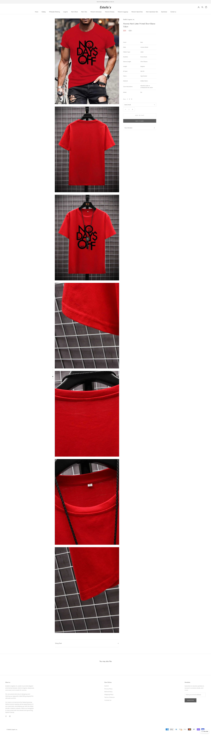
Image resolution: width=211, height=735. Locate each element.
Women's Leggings (123, 12)
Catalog (44, 12)
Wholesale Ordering (54, 12)
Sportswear (164, 12)
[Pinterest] (131, 99)
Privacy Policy (108, 689)
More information (128, 128)
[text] (148, 47)
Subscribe (190, 700)
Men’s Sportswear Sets (152, 12)
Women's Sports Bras (137, 12)
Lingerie (65, 12)
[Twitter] (129, 99)
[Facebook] (127, 99)
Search (106, 686)
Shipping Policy (108, 694)
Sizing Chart (58, 643)
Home (36, 12)
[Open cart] (206, 7)
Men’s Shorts (74, 12)
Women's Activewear (96, 12)
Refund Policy (108, 691)
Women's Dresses (109, 12)
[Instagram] (9, 716)
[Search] (202, 7)
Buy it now (140, 121)
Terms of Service (109, 697)
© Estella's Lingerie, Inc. (12, 729)
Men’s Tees (84, 12)
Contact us (173, 12)
